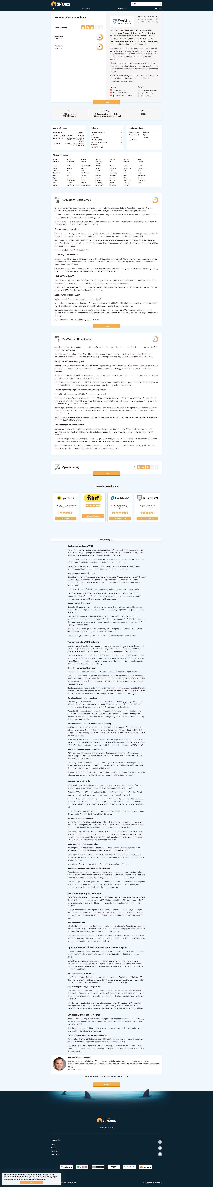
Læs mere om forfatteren (77, 1069)
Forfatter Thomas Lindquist (79, 1057)
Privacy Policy (55, 1154)
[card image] (65, 498)
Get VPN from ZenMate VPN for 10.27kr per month (74, 144)
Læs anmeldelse (66, 518)
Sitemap (53, 1148)
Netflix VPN (122, 9)
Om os (53, 1144)
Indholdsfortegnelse (106, 540)
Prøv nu (106, 102)
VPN (52, 9)
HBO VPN (158, 9)
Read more (41, 1179)
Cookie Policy (55, 1151)
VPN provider (100, 1076)
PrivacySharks (90, 1076)
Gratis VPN (86, 9)
